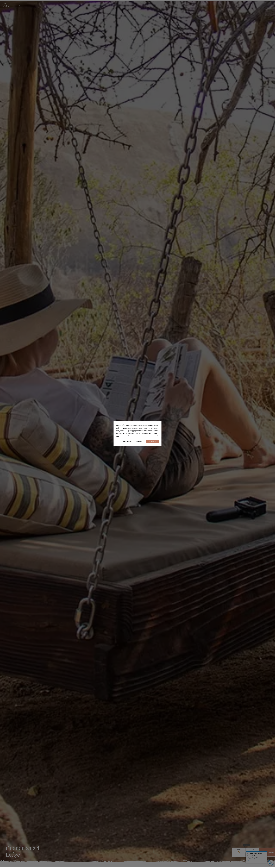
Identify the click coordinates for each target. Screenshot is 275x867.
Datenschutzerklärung (152, 427)
